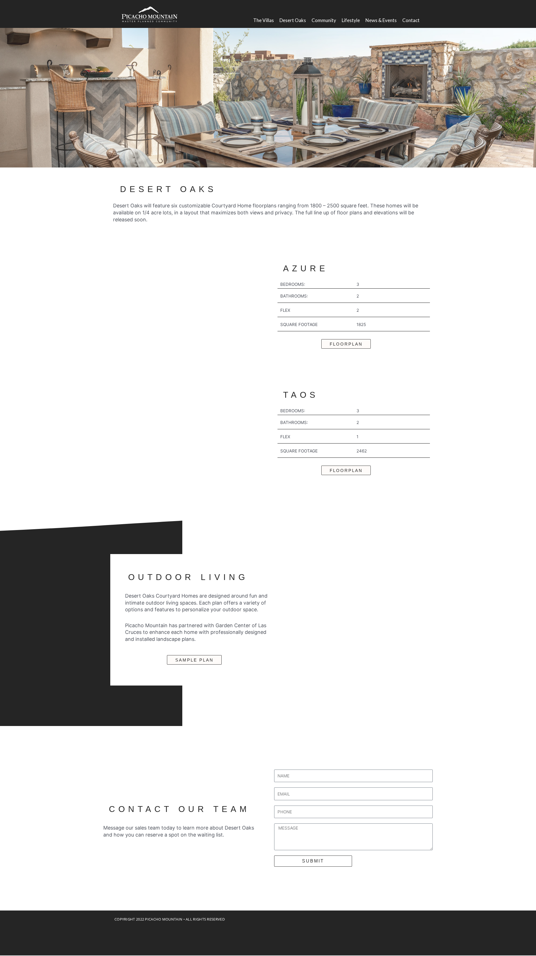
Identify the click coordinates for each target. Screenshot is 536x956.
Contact (411, 20)
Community (324, 20)
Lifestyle (351, 20)
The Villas (263, 20)
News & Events (381, 20)
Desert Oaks (292, 20)
